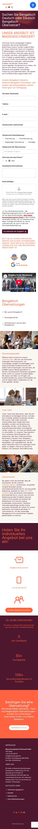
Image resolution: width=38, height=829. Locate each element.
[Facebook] (14, 812)
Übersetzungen (8, 359)
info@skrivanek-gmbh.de (19, 568)
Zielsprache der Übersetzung (14, 147)
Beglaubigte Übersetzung (14, 142)
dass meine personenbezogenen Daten (17, 216)
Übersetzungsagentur (16, 790)
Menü (6, 7)
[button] (12, 7)
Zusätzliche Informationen (12, 166)
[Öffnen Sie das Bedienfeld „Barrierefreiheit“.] (33, 5)
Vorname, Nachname (10, 94)
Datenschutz (12, 796)
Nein (13, 161)
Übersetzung (10, 139)
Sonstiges (31, 142)
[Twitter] (19, 812)
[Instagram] (21, 812)
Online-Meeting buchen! (19, 610)
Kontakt (10, 793)
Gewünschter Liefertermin (12, 125)
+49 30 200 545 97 (19, 588)
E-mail (5, 114)
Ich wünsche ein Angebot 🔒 (15, 231)
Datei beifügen (8, 181)
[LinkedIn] (16, 812)
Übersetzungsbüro (9, 485)
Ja (6, 161)
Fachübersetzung (25, 139)
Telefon (5, 104)
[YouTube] (24, 812)
